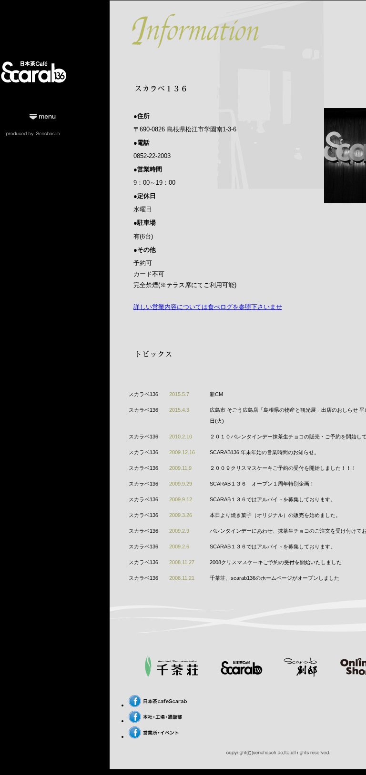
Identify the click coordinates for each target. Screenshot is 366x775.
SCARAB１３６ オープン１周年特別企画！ (262, 484)
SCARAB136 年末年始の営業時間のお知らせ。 (264, 452)
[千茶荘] (171, 674)
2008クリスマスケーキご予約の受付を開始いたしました (276, 562)
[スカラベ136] (241, 674)
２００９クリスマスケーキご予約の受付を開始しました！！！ (283, 468)
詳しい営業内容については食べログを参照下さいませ (207, 306)
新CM (216, 394)
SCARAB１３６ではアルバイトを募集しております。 (273, 499)
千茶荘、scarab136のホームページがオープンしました (274, 578)
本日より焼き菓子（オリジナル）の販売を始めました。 (275, 515)
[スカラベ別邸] (300, 674)
